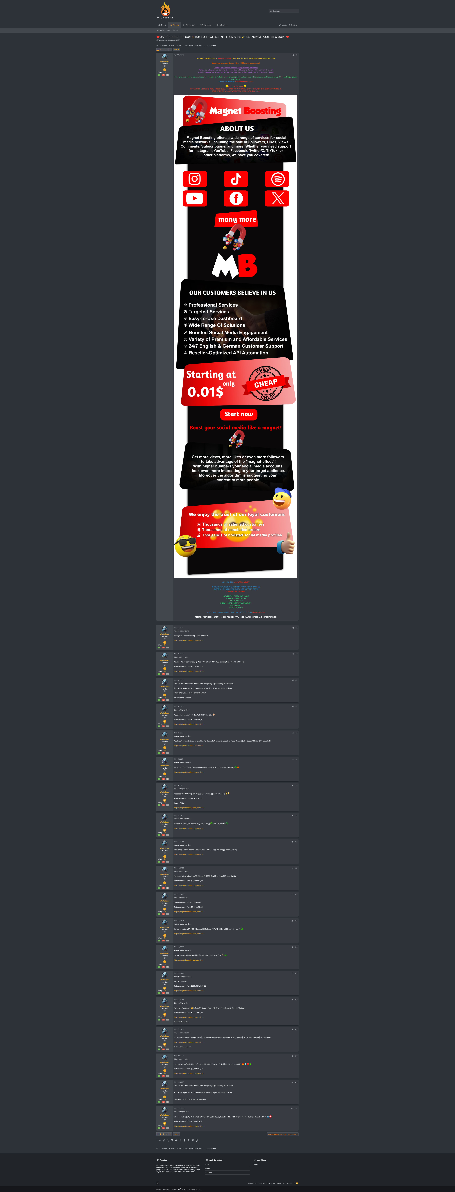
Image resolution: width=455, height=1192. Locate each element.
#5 (296, 707)
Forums (207, 1168)
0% (165, 72)
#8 (296, 785)
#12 (296, 894)
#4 (296, 680)
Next (175, 49)
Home (207, 1164)
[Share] (293, 55)
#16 (296, 1000)
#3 (296, 654)
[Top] (293, 1183)
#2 (296, 628)
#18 (296, 1056)
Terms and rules (264, 1183)
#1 (296, 55)
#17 (296, 1030)
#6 (296, 733)
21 (170, 49)
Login (256, 1164)
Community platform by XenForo (178, 1189)
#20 (296, 1109)
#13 (296, 921)
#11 (296, 868)
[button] (197, 25)
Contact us (209, 1172)
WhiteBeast (162, 40)
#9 (296, 816)
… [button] (166, 49)
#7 (296, 759)
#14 (296, 947)
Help (284, 1183)
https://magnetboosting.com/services (188, 640)
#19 (296, 1082)
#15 (296, 973)
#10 (296, 842)
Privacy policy (276, 1183)
